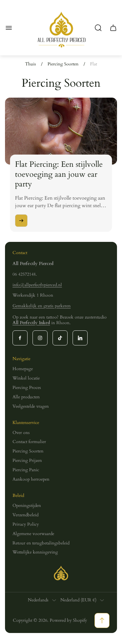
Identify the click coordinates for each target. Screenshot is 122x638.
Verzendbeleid (25, 515)
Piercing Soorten (63, 64)
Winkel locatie (26, 378)
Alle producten (26, 397)
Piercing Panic (26, 470)
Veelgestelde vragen (31, 406)
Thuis (30, 64)
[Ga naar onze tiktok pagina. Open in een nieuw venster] (60, 337)
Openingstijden (27, 505)
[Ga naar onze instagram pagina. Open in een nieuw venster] (40, 337)
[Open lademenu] (9, 28)
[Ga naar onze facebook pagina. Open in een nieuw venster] (20, 337)
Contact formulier (29, 442)
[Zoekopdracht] (98, 28)
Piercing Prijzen (27, 460)
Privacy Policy (26, 524)
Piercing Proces (27, 387)
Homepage (23, 369)
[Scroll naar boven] (101, 620)
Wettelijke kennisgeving (35, 552)
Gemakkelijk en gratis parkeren (42, 306)
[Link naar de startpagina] (61, 573)
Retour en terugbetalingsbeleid (41, 543)
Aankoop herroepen (31, 479)
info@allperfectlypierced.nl (37, 285)
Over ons (21, 433)
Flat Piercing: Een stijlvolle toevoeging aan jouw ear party (59, 174)
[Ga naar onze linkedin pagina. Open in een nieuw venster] (80, 337)
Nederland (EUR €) (78, 600)
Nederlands (38, 600)
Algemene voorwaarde (33, 534)
